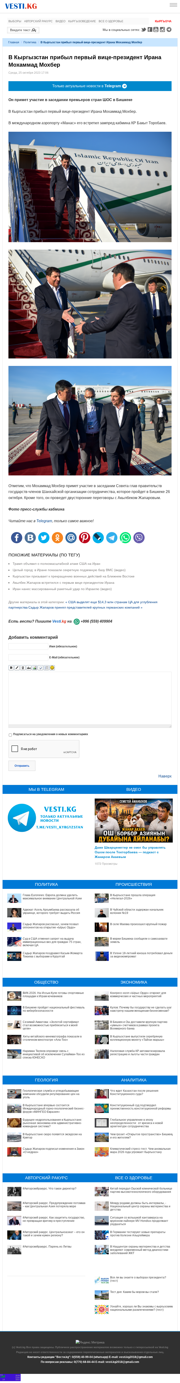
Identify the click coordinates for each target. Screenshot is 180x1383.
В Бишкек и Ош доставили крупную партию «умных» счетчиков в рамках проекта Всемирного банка (138, 1025)
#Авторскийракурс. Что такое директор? (49, 1188)
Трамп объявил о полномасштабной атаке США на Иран (56, 564)
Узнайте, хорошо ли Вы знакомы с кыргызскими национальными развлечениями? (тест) (142, 1308)
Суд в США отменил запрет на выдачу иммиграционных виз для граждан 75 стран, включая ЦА (52, 942)
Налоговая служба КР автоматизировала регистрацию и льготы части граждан (137, 1052)
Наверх (165, 776)
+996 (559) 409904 (96, 621)
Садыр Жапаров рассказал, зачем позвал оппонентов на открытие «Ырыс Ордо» (51, 926)
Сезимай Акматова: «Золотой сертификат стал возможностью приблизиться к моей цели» (51, 1025)
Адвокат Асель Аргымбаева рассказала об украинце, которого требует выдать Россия (51, 911)
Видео (60, 21)
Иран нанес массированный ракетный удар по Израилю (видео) (62, 589)
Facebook (150, 29)
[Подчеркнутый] (23, 668)
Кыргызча (163, 21)
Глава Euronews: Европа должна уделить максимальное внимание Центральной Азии (52, 897)
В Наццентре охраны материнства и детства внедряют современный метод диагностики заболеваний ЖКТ (140, 1250)
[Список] (46, 668)
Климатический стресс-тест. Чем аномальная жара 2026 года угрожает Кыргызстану (140, 1150)
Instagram (163, 29)
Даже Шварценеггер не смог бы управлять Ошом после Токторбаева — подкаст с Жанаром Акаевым (130, 852)
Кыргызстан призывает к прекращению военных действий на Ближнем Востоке (74, 576)
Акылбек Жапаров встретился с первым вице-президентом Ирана (63, 582)
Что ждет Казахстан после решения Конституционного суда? (134, 1092)
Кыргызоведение (82, 21)
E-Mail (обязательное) (64, 657)
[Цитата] (40, 668)
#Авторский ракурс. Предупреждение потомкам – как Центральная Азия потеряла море (54, 1204)
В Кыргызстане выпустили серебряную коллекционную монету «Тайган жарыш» (137, 1038)
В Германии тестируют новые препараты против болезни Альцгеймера (137, 1233)
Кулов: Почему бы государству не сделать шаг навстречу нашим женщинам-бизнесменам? (141, 1009)
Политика (29, 42)
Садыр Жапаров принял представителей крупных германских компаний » (85, 607)
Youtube (156, 29)
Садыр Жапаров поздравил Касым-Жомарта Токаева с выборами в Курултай (52, 955)
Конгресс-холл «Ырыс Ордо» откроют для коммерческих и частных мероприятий (138, 994)
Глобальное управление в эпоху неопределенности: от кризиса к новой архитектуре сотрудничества (136, 1123)
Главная (13, 42)
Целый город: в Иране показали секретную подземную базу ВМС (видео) (69, 570)
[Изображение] (34, 668)
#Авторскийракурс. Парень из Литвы (47, 1246)
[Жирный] (11, 668)
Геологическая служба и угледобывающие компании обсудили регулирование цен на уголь (51, 1094)
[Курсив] (17, 668)
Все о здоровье (111, 21)
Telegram (169, 29)
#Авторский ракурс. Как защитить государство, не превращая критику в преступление (54, 1219)
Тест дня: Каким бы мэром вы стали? (134, 1292)
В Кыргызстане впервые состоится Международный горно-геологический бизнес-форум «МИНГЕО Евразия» (53, 1109)
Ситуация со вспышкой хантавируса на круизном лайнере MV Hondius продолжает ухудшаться (139, 1221)
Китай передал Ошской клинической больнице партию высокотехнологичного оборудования (141, 1190)
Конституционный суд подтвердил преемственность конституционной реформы (140, 1107)
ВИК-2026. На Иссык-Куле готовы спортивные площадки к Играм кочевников (53, 994)
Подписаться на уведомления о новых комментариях (50, 734)
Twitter (143, 29)
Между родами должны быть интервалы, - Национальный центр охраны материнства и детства (140, 1206)
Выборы (14, 21)
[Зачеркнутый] (28, 668)
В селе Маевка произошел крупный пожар (138, 924)
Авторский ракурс (38, 21)
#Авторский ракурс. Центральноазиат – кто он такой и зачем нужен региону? (54, 1233)
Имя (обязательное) (63, 646)
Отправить (22, 765)
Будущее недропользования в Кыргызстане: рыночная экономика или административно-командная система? (52, 1123)
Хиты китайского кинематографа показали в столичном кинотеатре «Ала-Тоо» (52, 1038)
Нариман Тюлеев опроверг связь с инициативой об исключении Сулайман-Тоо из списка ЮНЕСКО (54, 1054)
